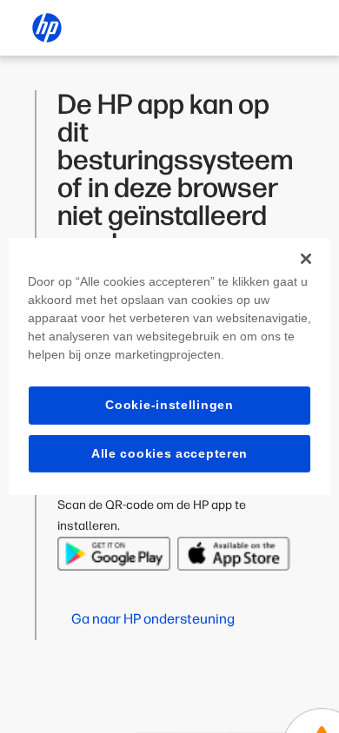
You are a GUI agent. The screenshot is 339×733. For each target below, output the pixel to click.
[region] (170, 366)
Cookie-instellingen (169, 405)
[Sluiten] (306, 259)
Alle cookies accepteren (169, 453)
